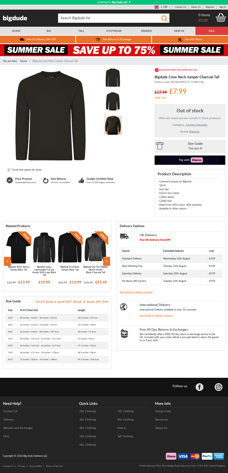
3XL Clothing (87, 419)
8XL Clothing (125, 419)
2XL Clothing (87, 411)
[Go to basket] (221, 17)
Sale (212, 31)
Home (23, 61)
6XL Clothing (87, 444)
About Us (196, 7)
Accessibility (35, 466)
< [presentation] (7, 261)
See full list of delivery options (136, 292)
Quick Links (88, 404)
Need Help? (12, 404)
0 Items (204, 15)
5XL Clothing (87, 436)
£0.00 (203, 20)
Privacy (21, 466)
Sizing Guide (163, 411)
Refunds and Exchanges (18, 428)
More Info (163, 404)
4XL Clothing (87, 428)
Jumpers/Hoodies (196, 124)
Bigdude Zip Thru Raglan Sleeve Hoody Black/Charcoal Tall (95, 270)
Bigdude (194, 131)
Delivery (8, 419)
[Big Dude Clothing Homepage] (15, 18)
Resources (161, 419)
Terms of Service (54, 466)
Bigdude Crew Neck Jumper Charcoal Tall (54, 61)
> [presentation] (107, 261)
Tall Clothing (125, 436)
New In (121, 428)
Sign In (222, 7)
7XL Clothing (125, 411)
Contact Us (180, 7)
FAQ (6, 436)
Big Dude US (119, 2)
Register (210, 7)
